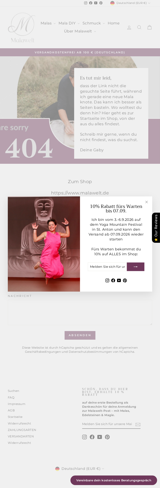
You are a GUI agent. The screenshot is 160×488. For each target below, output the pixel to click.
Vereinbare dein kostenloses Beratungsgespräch (113, 480)
